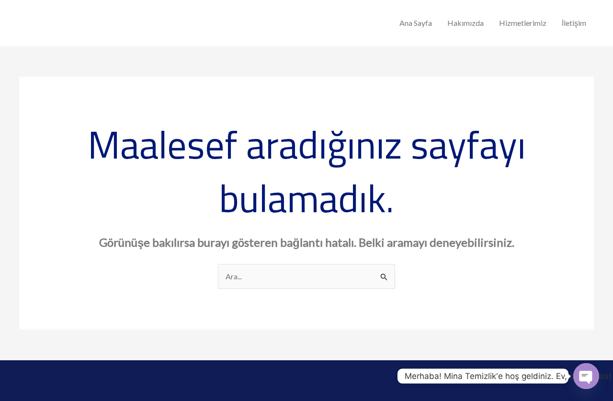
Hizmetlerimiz (522, 22)
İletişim (574, 22)
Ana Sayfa (415, 22)
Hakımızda (465, 22)
